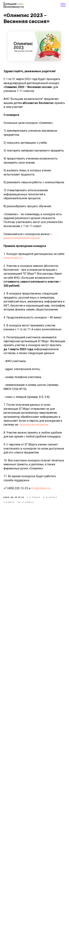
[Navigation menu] (63, 5)
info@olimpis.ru (40, 488)
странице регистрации (33, 424)
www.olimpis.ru (13, 258)
